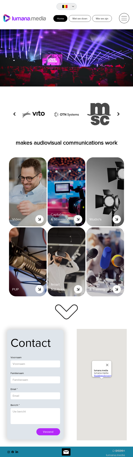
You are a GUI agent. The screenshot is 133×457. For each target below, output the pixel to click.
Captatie (57, 214)
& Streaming (60, 219)
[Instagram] (8, 452)
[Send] (39, 219)
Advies (94, 284)
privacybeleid (120, 450)
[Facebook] (12, 452)
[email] (66, 452)
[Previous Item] (14, 114)
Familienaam (17, 373)
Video (16, 219)
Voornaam (16, 357)
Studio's (95, 219)
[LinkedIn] (16, 452)
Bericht (15, 405)
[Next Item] (118, 114)
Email (14, 389)
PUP (15, 289)
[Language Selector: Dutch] (66, 6)
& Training (97, 289)
